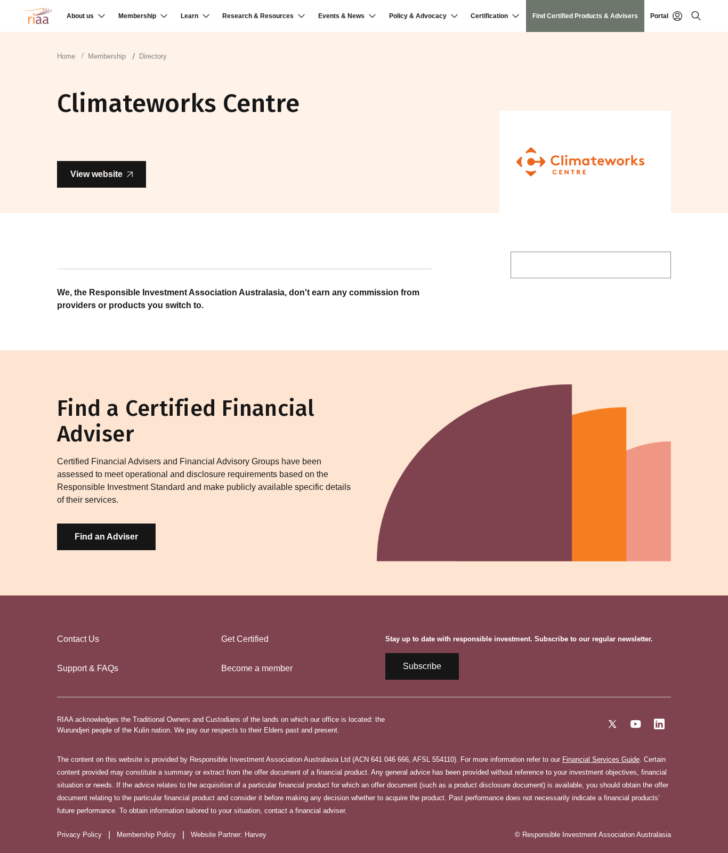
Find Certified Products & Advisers (585, 16)
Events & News (341, 16)
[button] (85, 16)
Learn (189, 16)
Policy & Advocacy (418, 16)
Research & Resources (258, 16)
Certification (489, 16)
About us (80, 16)
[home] (37, 16)
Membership (137, 16)
